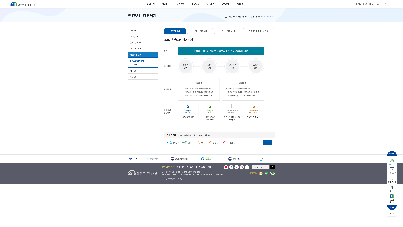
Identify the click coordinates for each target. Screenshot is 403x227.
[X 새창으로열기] (236, 167)
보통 (202, 142)
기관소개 (150, 3)
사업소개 (165, 3)
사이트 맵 (190, 167)
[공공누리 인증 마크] (253, 173)
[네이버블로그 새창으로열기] (247, 167)
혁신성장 (133, 71)
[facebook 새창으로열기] (231, 167)
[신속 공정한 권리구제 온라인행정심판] (179, 159)
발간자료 (210, 3)
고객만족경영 (135, 36)
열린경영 (180, 3)
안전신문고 (133, 64)
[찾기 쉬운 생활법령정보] (206, 159)
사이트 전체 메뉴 (391, 4)
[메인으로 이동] (22, 4)
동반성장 (133, 77)
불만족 (215, 142)
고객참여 (239, 3)
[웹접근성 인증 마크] (272, 174)
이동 (272, 167)
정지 (131, 159)
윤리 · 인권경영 (135, 42)
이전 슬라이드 (129, 159)
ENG (371, 4)
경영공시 (133, 30)
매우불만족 (231, 142)
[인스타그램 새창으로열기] (242, 167)
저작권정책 (180, 167)
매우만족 (176, 142)
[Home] (226, 17)
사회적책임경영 (135, 48)
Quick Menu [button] (392, 153)
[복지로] (261, 159)
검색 (386, 4)
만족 (189, 142)
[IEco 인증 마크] (266, 173)
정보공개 (225, 3)
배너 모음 (136, 159)
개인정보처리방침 (361, 4)
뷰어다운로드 (200, 167)
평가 (267, 142)
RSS (209, 167)
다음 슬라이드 (134, 159)
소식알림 (195, 3)
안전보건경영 (243, 16)
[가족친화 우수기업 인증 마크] (261, 173)
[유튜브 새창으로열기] (226, 167)
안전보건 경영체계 (257, 16)
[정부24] (234, 159)
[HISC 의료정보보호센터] (152, 159)
